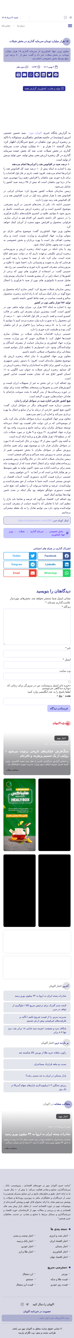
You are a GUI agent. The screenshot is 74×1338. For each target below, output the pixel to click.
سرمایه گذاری (37, 531)
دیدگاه (66, 606)
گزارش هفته (30, 88)
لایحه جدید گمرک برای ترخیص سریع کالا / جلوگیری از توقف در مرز (39, 1007)
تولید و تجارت (54, 88)
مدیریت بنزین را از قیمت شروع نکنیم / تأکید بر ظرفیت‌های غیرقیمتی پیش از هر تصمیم (42, 1019)
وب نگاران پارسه (26, 1332)
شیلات (22, 531)
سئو (38, 1332)
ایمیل (67, 659)
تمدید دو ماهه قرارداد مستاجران (50, 1064)
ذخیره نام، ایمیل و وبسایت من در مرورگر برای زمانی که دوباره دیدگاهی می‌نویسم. (39, 687)
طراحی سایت (49, 1332)
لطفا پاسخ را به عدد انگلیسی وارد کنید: (49, 691)
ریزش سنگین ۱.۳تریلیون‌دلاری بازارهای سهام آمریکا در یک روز (38, 1087)
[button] (70, 25)
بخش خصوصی (56, 531)
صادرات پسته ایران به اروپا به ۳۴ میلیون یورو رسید (40, 995)
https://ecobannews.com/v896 (35, 520)
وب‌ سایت (65, 671)
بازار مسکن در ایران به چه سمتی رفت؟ (46, 1075)
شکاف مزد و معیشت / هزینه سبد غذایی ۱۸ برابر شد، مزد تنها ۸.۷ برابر (37, 1030)
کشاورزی (42, 88)
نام (68, 648)
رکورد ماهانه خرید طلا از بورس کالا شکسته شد (42, 1052)
